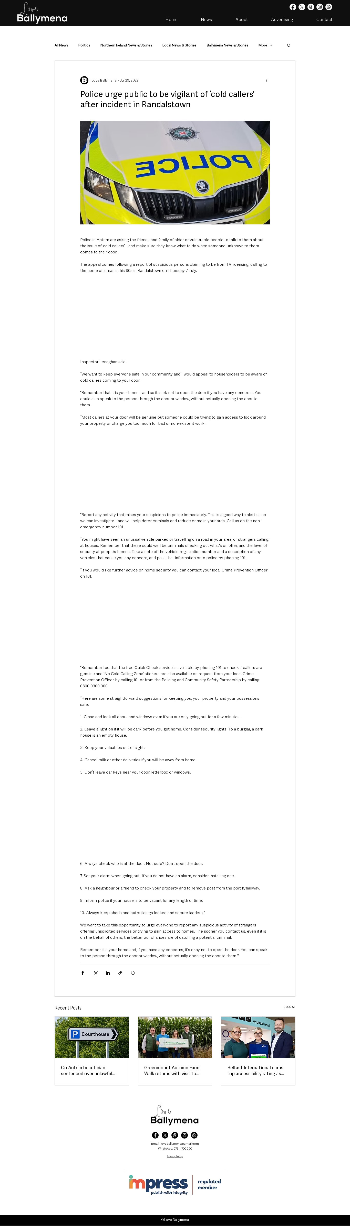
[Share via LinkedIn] (107, 972)
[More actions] (267, 80)
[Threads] (310, 7)
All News (61, 45)
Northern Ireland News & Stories (126, 45)
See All (289, 1007)
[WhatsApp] (194, 1135)
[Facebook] (293, 7)
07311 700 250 (183, 1148)
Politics (84, 45)
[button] (288, 45)
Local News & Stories (179, 45)
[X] (301, 7)
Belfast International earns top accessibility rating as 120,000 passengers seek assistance (255, 1070)
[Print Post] (132, 972)
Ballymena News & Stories (227, 45)
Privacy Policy (175, 1156)
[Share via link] (120, 972)
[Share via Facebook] (82, 972)
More (263, 45)
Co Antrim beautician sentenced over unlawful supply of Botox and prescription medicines (86, 1070)
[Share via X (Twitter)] (95, 972)
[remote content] (175, 316)
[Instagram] (319, 7)
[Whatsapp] (328, 7)
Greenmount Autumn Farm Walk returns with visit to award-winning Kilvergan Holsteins (172, 1070)
